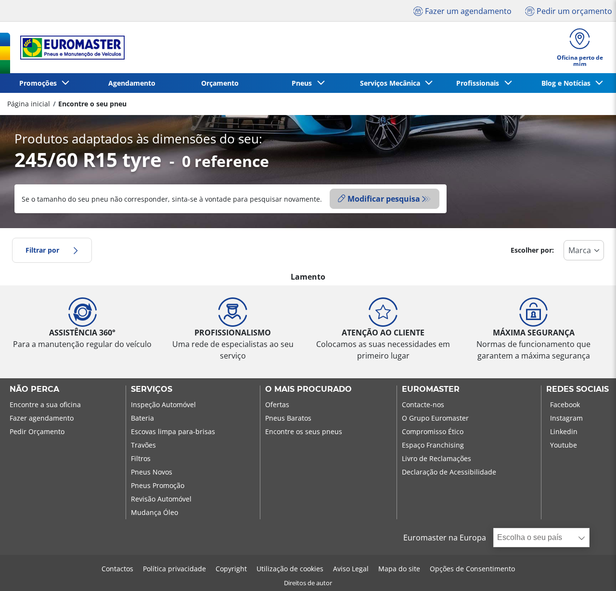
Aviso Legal (351, 568)
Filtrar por (42, 250)
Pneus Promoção (157, 485)
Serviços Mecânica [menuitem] (392, 83)
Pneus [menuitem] (304, 83)
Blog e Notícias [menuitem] (567, 83)
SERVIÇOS (151, 389)
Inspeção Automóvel (163, 404)
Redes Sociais (577, 389)
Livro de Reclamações (436, 458)
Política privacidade (174, 568)
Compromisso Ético (432, 431)
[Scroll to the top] (591, 570)
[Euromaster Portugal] (69, 47)
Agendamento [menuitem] (131, 83)
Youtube (563, 445)
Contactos (117, 568)
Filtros (141, 458)
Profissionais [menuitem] (479, 83)
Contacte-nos (423, 404)
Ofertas (277, 404)
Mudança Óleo (154, 512)
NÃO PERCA (34, 389)
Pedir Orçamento (37, 431)
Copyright (231, 568)
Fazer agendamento (42, 418)
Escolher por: (532, 250)
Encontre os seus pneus (303, 431)
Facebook (565, 404)
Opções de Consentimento (472, 568)
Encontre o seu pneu (92, 103)
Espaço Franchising (433, 445)
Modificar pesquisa (383, 198)
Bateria (142, 418)
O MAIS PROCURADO (308, 389)
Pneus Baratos (288, 418)
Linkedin (564, 431)
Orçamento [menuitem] (220, 83)
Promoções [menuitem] (40, 83)
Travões (143, 445)
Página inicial (28, 103)
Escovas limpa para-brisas (173, 431)
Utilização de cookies (290, 568)
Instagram (566, 418)
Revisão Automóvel (161, 498)
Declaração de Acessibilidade (449, 471)
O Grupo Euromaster (435, 418)
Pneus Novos (151, 471)
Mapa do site (399, 568)
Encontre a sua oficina (45, 404)
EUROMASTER (431, 389)
